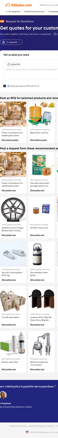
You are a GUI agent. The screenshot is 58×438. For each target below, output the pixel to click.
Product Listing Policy (18, 426)
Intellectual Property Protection (42, 426)
